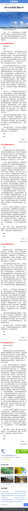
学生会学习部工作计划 (20, 497)
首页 (2, 4)
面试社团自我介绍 (19, 501)
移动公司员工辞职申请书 (20, 493)
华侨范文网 (12, 509)
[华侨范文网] (14, 2)
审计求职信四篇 (4, 491)
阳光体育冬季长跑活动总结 (7, 493)
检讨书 (13, 4)
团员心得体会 (4, 497)
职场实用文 (7, 4)
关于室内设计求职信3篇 (20, 495)
